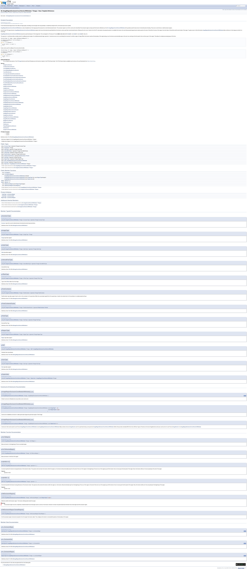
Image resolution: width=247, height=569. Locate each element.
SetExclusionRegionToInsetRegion (12, 185)
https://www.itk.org (91, 61)
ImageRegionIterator (7, 106)
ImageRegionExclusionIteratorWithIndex (12, 104)
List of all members (244, 9)
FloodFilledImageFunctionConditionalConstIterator (14, 77)
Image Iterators (15, 12)
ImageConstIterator (7, 64)
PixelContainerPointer (9, 155)
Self (5, 160)
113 (9, 340)
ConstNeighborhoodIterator (9, 68)
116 (9, 240)
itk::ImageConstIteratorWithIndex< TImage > (23, 167)
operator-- (7, 182)
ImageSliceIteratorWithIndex (9, 118)
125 (9, 269)
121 (9, 298)
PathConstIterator (7, 122)
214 (9, 546)
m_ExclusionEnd (10, 195)
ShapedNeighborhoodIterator (9, 125)
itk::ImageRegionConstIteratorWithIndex (116, 27)
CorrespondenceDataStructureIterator (11, 73)
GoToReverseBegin (9, 174)
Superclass (6, 163)
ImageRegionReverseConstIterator (11, 109)
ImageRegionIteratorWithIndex (10, 108)
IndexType (6, 149)
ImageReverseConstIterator (9, 113)
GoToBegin (7, 172)
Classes (28, 5)
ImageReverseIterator (8, 115)
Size (2, 366)
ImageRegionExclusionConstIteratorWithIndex (11, 27)
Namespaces (21, 5)
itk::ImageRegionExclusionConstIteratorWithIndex (15, 349)
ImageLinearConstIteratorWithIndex (11, 91)
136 (9, 283)
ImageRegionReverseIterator (9, 111)
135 (9, 354)
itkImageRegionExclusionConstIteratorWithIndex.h (18, 15)
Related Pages (10, 5)
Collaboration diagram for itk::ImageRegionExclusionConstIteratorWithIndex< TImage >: (19, 141)
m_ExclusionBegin (11, 194)
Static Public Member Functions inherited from (21, 202)
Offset (7, 281)
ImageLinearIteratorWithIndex (9, 93)
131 (8, 137)
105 (9, 254)
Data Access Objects (4, 12)
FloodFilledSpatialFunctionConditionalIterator (13, 82)
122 (9, 310)
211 (9, 558)
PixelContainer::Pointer (24, 155)
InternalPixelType (8, 150)
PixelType (6, 157)
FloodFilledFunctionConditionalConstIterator (13, 75)
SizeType (6, 162)
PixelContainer (7, 154)
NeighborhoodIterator (8, 120)
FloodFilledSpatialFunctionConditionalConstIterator (14, 81)
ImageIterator (6, 88)
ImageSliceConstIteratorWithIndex (10, 117)
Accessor (3, 223)
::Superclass (33, 378)
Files (33, 5)
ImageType (6, 147)
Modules (16, 5)
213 (9, 534)
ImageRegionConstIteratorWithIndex (11, 100)
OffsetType (6, 152)
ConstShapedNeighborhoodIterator (11, 70)
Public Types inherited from (19, 165)
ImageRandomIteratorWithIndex (10, 97)
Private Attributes (237, 9)
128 (9, 325)
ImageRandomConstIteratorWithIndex (11, 95)
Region (3, 337)
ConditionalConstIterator (8, 66)
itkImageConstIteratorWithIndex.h (20, 225)
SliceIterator (6, 127)
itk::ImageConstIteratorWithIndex (11, 219)
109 (9, 369)
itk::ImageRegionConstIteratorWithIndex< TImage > (25, 165)
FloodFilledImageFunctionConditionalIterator (13, 79)
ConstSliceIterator (7, 72)
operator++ (7, 180)
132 (9, 225)
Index (68, 33)
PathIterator (6, 124)
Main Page (3, 5)
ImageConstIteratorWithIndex (9, 86)
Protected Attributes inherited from (19, 206)
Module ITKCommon (27, 12)
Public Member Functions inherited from (22, 187)
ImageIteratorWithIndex (8, 90)
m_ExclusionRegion (11, 197)
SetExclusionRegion (9, 183)
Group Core (21, 12)
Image (20, 61)
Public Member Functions (231, 9)
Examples (38, 5)
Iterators (10, 12)
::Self (31, 349)
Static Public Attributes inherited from (20, 204)
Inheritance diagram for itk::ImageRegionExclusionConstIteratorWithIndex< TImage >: (19, 139)
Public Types (224, 9)
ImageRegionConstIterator (9, 99)
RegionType (6, 158)
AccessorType (7, 146)
